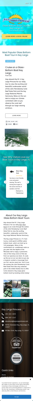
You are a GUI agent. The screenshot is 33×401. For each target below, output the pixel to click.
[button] (30, 379)
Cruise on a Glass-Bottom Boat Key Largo (15, 70)
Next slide (29, 137)
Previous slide (3, 137)
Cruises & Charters (8, 377)
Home (4, 375)
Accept (17, 397)
